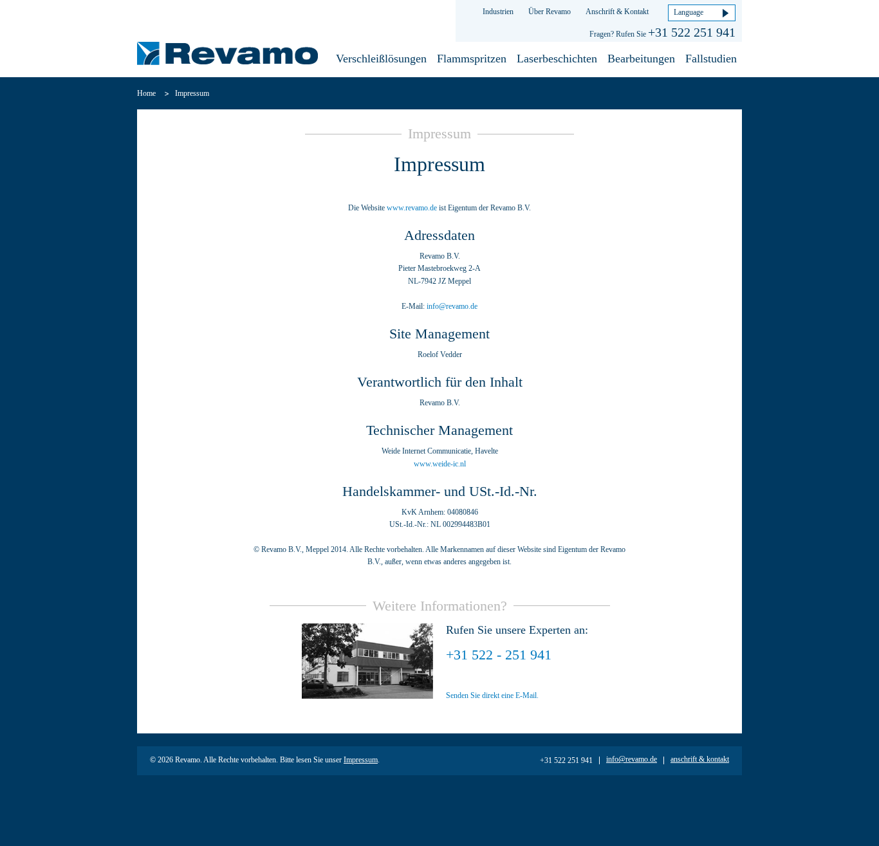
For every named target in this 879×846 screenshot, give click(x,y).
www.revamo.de (412, 207)
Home (146, 93)
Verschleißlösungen (381, 58)
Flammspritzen (471, 58)
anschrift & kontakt (700, 759)
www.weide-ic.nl (440, 463)
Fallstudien (711, 58)
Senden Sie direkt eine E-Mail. (492, 695)
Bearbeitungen (641, 58)
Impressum (361, 759)
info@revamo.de (452, 306)
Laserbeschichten (557, 58)
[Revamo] (227, 55)
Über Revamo (549, 11)
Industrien (498, 11)
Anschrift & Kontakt (617, 11)
